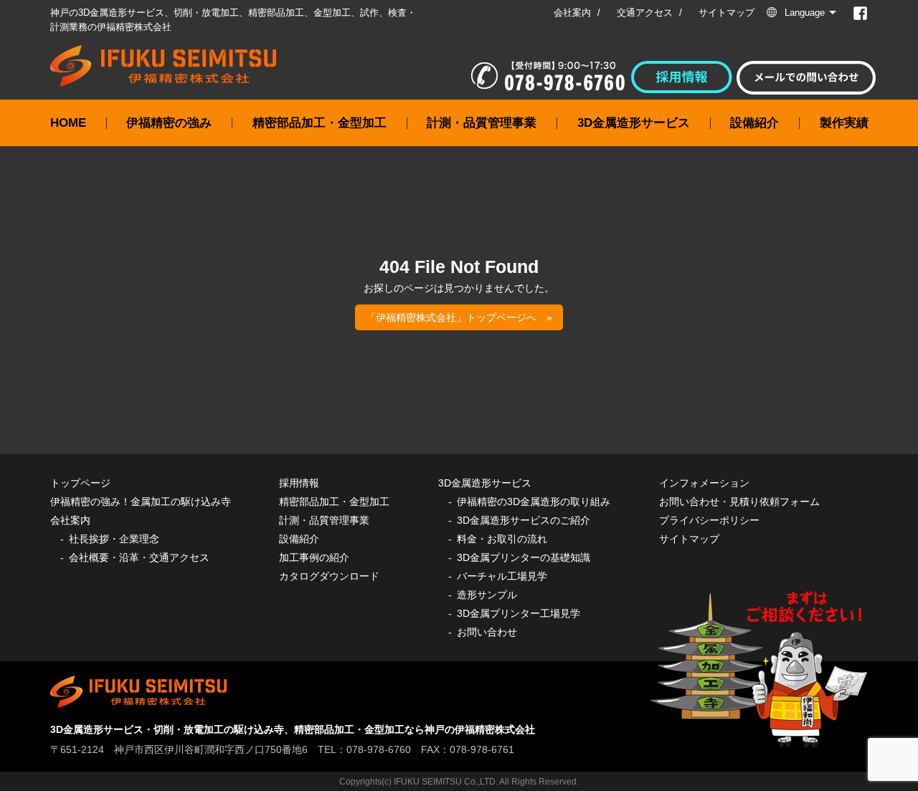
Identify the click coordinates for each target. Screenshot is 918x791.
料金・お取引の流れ (502, 539)
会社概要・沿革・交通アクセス (139, 557)
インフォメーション (704, 483)
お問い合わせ (487, 632)
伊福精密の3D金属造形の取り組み (533, 501)
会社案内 (572, 12)
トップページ (80, 483)
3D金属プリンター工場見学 (518, 613)
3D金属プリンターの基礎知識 (523, 557)
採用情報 (299, 483)
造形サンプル (487, 594)
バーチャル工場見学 (502, 576)
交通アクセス (645, 12)
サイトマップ (726, 12)
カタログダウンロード (329, 576)
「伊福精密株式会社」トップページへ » (459, 317)
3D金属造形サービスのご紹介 (523, 520)
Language (805, 12)
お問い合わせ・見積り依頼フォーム (739, 501)
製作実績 (844, 123)
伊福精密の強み (169, 123)
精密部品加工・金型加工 (319, 123)
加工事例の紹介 (314, 557)
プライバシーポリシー (709, 520)
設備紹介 (754, 123)
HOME (68, 123)
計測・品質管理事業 (481, 123)
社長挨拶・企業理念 (114, 539)
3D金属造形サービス (633, 123)
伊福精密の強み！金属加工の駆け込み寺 (140, 501)
